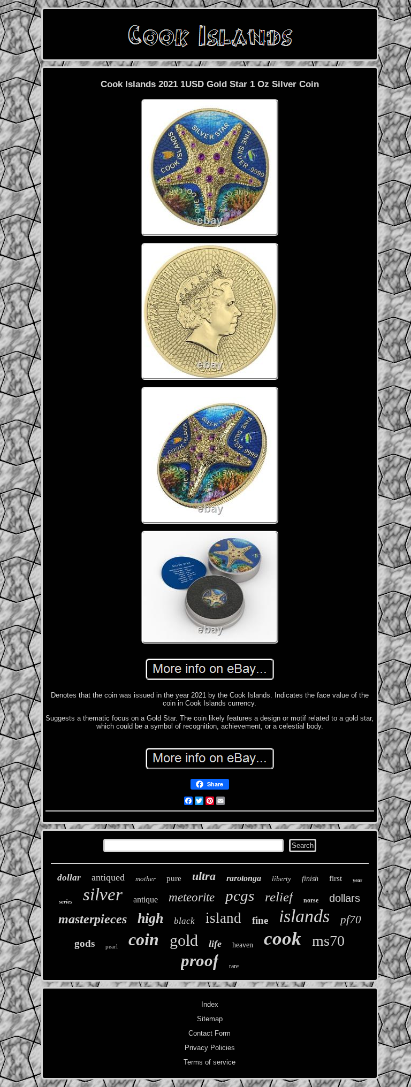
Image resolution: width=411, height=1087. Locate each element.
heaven (242, 945)
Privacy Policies (210, 1048)
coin (143, 939)
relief (279, 897)
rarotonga (243, 878)
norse (310, 900)
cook (282, 938)
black (184, 921)
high (150, 918)
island (223, 918)
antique (145, 899)
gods (84, 943)
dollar (69, 877)
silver (103, 894)
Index (209, 1004)
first (335, 878)
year (357, 880)
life (215, 943)
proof (199, 960)
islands (304, 916)
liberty (281, 879)
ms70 (328, 940)
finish (310, 879)
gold (184, 940)
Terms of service (209, 1062)
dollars (344, 898)
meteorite (192, 897)
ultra (204, 876)
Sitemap (210, 1019)
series (65, 901)
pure (173, 878)
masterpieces (92, 919)
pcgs (239, 895)
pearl (111, 946)
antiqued (108, 877)
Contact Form (209, 1033)
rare (234, 966)
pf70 (350, 919)
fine (260, 920)
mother (145, 879)
